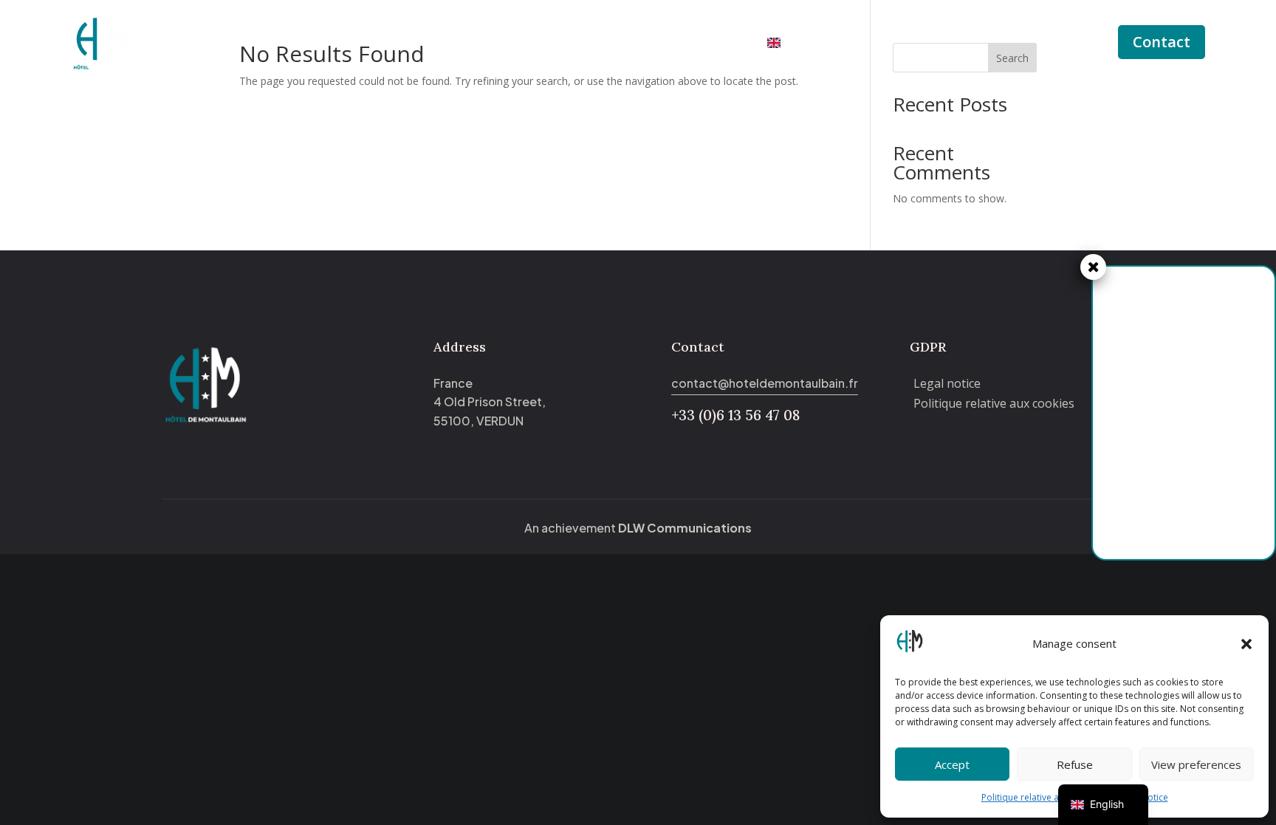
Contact (1161, 42)
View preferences (1196, 764)
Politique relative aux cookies (1042, 797)
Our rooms (516, 43)
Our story (606, 43)
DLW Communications (685, 527)
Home (453, 43)
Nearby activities (700, 43)
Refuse (1075, 764)
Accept (952, 764)
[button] (1246, 644)
